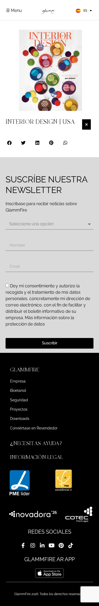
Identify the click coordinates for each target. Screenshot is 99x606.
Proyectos (18, 409)
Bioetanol (18, 390)
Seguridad (19, 400)
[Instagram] (32, 545)
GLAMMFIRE (24, 369)
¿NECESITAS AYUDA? (36, 443)
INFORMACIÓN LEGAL (36, 457)
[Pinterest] (61, 545)
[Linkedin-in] (42, 545)
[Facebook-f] (23, 545)
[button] (9, 143)
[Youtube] (51, 545)
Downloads (19, 418)
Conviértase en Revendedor (34, 428)
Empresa (18, 381)
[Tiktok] (71, 545)
